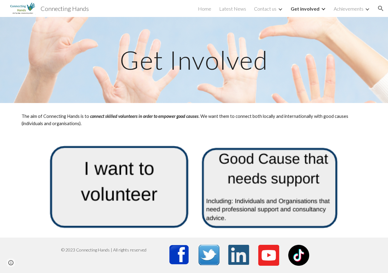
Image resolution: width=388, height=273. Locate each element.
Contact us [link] (265, 9)
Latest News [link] (232, 9)
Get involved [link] (305, 9)
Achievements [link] (348, 9)
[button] (380, 8)
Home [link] (204, 9)
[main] (194, 60)
